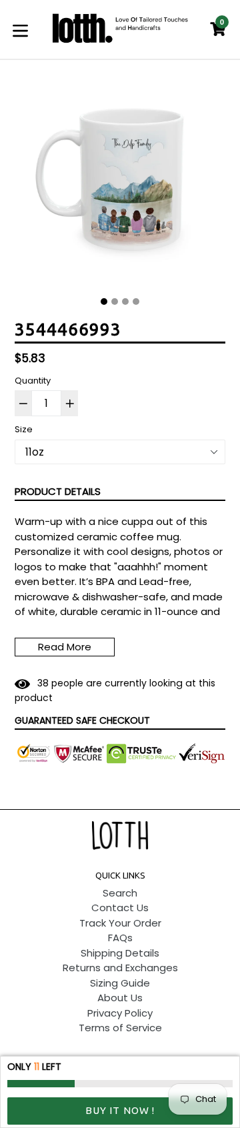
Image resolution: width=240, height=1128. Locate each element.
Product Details (58, 491)
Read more (64, 647)
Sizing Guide (120, 983)
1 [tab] (104, 301)
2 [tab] (114, 301)
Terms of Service (120, 1028)
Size (24, 429)
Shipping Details (120, 953)
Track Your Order (120, 923)
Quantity (33, 380)
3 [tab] (125, 301)
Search (120, 893)
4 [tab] (136, 301)
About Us (120, 998)
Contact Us (120, 908)
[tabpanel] (120, 183)
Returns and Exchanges (120, 968)
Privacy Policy (120, 1013)
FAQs (120, 938)
